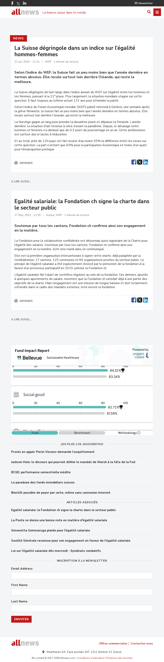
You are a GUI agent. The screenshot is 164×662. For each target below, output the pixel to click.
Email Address (22, 569)
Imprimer (26, 163)
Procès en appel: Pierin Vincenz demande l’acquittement (53, 452)
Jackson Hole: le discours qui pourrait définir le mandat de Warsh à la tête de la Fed (73, 462)
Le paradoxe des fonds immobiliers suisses (43, 482)
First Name (19, 585)
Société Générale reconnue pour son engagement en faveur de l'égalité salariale (70, 540)
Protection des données (119, 658)
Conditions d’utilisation (90, 658)
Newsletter (146, 3)
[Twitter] (18, 3)
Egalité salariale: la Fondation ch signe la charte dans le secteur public (63, 510)
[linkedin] (145, 161)
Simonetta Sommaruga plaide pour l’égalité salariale (50, 530)
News (18, 38)
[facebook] (133, 161)
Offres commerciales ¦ (114, 643)
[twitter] (139, 161)
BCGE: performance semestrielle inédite (41, 472)
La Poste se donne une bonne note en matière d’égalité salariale (59, 520)
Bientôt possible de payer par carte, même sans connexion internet (60, 492)
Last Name (19, 601)
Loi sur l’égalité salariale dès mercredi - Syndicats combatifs (56, 551)
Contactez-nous (142, 643)
